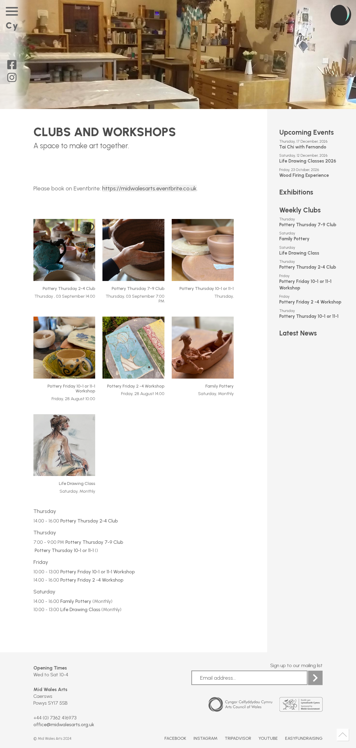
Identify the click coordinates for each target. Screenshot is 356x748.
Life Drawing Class (79, 609)
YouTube (268, 738)
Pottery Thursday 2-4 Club (88, 521)
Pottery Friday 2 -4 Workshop (91, 580)
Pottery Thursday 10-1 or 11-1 (64, 550)
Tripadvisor (238, 738)
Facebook (175, 738)
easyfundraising (304, 738)
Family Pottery (75, 601)
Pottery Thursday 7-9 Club (93, 542)
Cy (12, 25)
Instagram (205, 738)
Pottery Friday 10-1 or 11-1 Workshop (97, 572)
